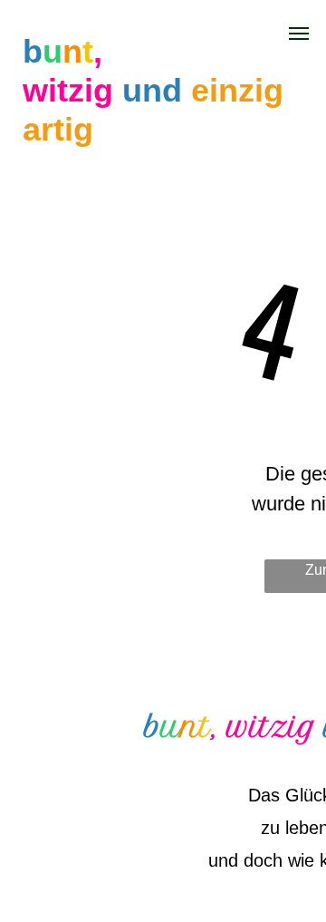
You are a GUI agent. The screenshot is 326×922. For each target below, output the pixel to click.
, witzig (264, 727)
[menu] (299, 33)
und (152, 90)
